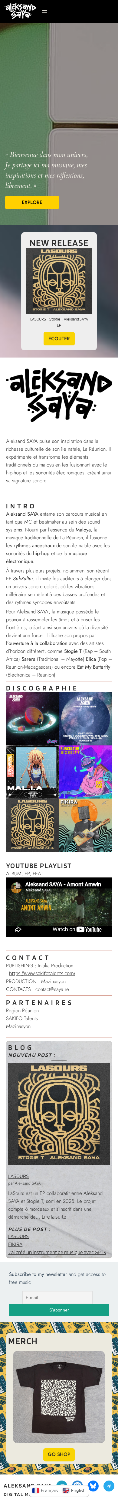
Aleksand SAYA (28, 1486)
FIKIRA (15, 1244)
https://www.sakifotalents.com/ (42, 973)
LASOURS (18, 1176)
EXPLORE (32, 202)
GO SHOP (59, 1454)
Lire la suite (54, 1217)
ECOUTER (59, 338)
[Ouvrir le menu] (44, 11)
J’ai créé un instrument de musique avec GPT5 (57, 1252)
